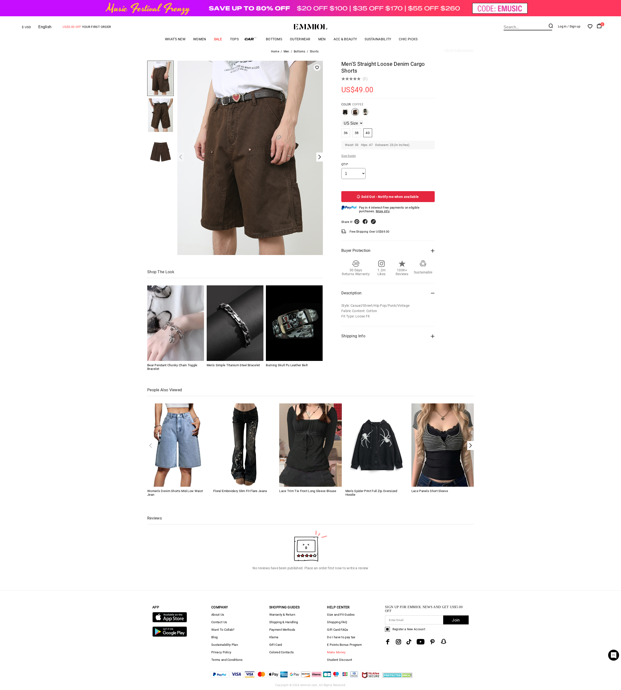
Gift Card (275, 645)
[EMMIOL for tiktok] (409, 642)
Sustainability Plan (224, 645)
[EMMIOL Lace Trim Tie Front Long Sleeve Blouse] (310, 445)
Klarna (273, 637)
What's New (175, 39)
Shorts (314, 51)
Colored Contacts (281, 652)
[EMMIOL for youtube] (420, 642)
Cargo (252, 39)
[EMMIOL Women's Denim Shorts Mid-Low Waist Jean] (178, 445)
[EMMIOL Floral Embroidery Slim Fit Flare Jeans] (244, 445)
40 (368, 133)
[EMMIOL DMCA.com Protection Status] (397, 678)
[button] (470, 445)
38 (357, 133)
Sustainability (378, 39)
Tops (234, 39)
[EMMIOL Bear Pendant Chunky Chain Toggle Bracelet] (175, 323)
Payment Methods (282, 629)
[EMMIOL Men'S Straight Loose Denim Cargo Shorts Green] (365, 114)
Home (275, 51)
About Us (217, 614)
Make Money (336, 652)
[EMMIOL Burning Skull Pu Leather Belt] (294, 323)
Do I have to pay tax (341, 637)
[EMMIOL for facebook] (387, 642)
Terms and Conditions (227, 660)
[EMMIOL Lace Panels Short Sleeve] (442, 445)
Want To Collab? (223, 629)
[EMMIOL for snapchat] (444, 641)
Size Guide (348, 156)
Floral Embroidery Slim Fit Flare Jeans (240, 491)
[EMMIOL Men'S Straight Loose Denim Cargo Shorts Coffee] (355, 114)
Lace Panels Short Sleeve (429, 491)
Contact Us (219, 622)
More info (383, 211)
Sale (218, 39)
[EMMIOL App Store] (169, 621)
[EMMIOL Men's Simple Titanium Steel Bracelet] (235, 323)
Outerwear (300, 39)
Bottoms (274, 39)
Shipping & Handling (283, 622)
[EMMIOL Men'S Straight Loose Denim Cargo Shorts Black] (345, 114)
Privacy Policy (221, 652)
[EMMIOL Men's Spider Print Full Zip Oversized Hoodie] (376, 445)
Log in (562, 26)
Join (456, 620)
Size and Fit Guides (341, 614)
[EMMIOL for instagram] (398, 642)
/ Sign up (573, 26)
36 (346, 133)
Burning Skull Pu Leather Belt (287, 365)
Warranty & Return (282, 614)
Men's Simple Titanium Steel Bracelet (233, 365)
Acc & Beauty (345, 39)
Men (322, 39)
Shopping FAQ (337, 622)
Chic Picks (408, 39)
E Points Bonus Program (344, 645)
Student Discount (339, 660)
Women (199, 39)
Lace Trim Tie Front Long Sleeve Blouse (307, 491)
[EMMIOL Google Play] (169, 636)
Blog (214, 637)
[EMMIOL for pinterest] (432, 642)
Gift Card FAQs (337, 629)
